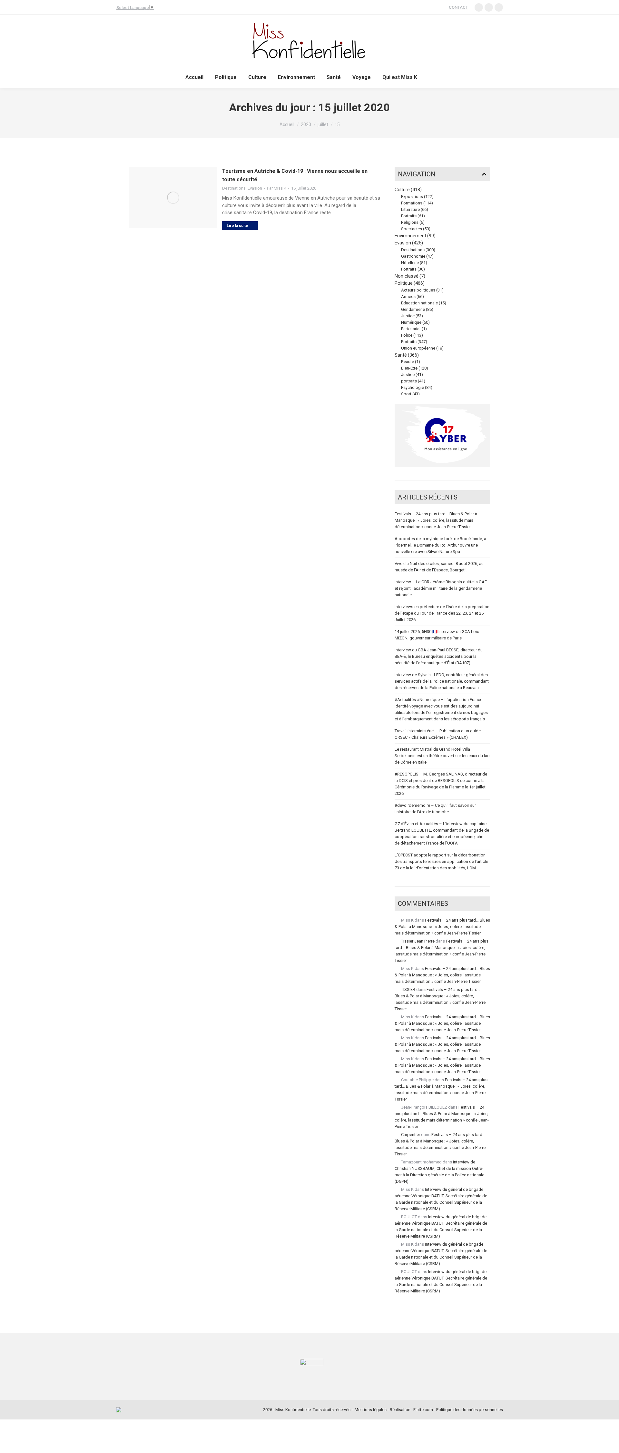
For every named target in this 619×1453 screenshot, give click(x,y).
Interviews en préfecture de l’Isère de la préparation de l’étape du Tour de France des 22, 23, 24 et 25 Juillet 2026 (442, 613)
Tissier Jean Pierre (418, 941)
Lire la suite (237, 225)
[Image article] (173, 197)
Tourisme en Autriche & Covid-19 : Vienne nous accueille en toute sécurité (295, 175)
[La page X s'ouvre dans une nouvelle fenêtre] (499, 7)
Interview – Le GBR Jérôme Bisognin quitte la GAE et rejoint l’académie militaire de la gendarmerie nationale (441, 588)
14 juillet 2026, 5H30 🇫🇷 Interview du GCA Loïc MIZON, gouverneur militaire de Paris (437, 634)
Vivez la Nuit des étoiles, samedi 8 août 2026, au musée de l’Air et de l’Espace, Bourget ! (439, 566)
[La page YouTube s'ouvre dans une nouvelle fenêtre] (489, 7)
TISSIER (408, 989)
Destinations (234, 188)
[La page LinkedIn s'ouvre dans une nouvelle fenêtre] (479, 7)
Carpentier (410, 1134)
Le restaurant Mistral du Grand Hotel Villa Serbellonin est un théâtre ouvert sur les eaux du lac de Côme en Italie (442, 756)
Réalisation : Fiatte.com (411, 1409)
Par (276, 188)
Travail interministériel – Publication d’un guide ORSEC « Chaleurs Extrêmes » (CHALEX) (438, 734)
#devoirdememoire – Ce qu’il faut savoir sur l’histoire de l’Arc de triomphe (435, 808)
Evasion (255, 188)
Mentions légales (371, 1409)
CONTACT (458, 7)
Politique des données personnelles (469, 1409)
